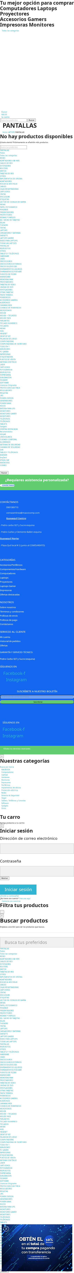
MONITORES (5, 411)
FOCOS (3, 406)
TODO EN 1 (4, 346)
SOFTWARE (4, 382)
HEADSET (3, 333)
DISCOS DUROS (6, 261)
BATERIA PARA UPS (7, 408)
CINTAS (3, 194)
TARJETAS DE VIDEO (8, 284)
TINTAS (3, 228)
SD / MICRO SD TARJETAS (10, 220)
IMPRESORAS (5, 354)
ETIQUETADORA (6, 357)
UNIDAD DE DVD (6, 287)
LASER (2, 364)
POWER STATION (6, 398)
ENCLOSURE (5, 197)
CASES (2, 258)
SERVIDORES (5, 349)
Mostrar (4, 878)
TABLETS (3, 424)
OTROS (3, 176)
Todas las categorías (8, 155)
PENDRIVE (4, 209)
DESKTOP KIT (5, 336)
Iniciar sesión (18, 889)
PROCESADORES (6, 282)
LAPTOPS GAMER (7, 238)
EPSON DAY (4, 460)
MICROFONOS (5, 310)
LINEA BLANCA (6, 437)
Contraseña (10, 861)
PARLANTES (4, 320)
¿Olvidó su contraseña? (9, 896)
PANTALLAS (4, 150)
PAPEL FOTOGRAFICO (8, 207)
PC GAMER (4, 351)
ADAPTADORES (6, 181)
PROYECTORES (6, 215)
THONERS (4, 225)
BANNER (3, 455)
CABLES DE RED (6, 163)
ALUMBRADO (5, 442)
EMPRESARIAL (5, 375)
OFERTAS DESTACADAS (9, 429)
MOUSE (3, 313)
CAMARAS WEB (6, 305)
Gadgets (3, 426)
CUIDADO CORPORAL (8, 439)
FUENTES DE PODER (8, 274)
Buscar (31, 120)
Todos (2, 153)
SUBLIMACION (6, 377)
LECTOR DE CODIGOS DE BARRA (13, 202)
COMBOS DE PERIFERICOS (10, 308)
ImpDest (3, 457)
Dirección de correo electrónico (28, 838)
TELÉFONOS (5, 419)
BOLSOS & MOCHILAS (8, 184)
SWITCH (3, 171)
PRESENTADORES (7, 212)
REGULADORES (6, 390)
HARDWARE (4, 256)
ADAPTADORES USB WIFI (9, 160)
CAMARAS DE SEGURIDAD (10, 447)
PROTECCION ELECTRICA (10, 388)
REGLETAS (4, 393)
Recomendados (6, 431)
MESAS (2, 204)
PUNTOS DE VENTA (7, 359)
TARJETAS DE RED (7, 173)
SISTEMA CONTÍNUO (8, 362)
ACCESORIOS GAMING (9, 300)
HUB (2, 331)
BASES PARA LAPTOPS (8, 240)
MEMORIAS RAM (6, 279)
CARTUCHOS (5, 191)
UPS (1, 395)
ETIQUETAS (4, 199)
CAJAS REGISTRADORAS (9, 189)
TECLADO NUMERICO (8, 323)
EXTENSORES (5, 166)
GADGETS (4, 235)
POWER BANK (5, 403)
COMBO (3, 465)
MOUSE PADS (5, 318)
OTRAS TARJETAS (6, 292)
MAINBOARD (5, 277)
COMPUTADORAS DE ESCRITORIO (13, 344)
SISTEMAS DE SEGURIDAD (10, 444)
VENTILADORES (6, 289)
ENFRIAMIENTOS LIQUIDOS (11, 269)
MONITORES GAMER (8, 413)
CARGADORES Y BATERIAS (10, 233)
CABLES (3, 186)
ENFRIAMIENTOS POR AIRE (11, 271)
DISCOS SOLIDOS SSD (8, 266)
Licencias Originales (8, 385)
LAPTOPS (3, 230)
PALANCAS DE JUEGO (8, 339)
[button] (7, 485)
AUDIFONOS (5, 302)
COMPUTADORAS (7, 341)
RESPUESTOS (5, 248)
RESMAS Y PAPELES (7, 217)
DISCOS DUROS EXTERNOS (10, 264)
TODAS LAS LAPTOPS (8, 243)
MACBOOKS (4, 462)
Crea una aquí (24, 898)
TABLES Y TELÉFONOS (9, 452)
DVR (1, 450)
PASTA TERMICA (6, 295)
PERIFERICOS (5, 297)
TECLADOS (4, 326)
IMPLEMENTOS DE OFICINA (11, 178)
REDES (2, 158)
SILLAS (2, 222)
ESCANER (3, 380)
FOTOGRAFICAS (6, 370)
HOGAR (3, 434)
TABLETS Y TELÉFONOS (9, 253)
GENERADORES (6, 400)
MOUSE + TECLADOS (8, 315)
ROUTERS (4, 168)
